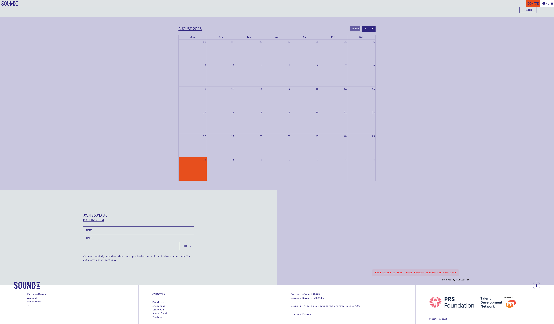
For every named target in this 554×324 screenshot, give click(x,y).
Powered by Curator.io (455, 279)
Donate (533, 3)
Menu (546, 3)
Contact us (158, 294)
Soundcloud (159, 313)
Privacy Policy (301, 313)
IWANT (445, 319)
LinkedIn (158, 309)
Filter (528, 9)
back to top (536, 285)
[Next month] (372, 29)
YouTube (157, 317)
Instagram (158, 305)
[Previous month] (365, 29)
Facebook (158, 302)
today (355, 28)
